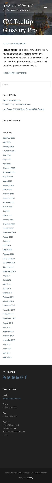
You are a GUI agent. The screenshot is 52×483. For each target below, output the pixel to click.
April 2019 (7, 289)
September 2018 (9, 319)
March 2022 (7, 190)
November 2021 (9, 202)
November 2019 (9, 263)
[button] (45, 6)
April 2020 (7, 245)
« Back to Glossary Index (14, 43)
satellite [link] (27, 53)
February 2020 (8, 254)
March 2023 (7, 181)
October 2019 (8, 267)
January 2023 (8, 185)
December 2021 (9, 198)
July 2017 (6, 344)
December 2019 (9, 258)
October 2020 (8, 228)
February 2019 (8, 297)
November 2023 (9, 172)
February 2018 (8, 331)
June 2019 (7, 280)
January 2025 (8, 147)
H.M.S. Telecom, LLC (18, 5)
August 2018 (8, 323)
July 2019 (6, 276)
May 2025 (7, 142)
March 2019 (7, 293)
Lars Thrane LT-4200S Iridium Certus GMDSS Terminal (23, 109)
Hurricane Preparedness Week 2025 (17, 105)
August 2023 (8, 177)
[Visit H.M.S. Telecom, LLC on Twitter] (8, 378)
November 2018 (9, 310)
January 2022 (8, 194)
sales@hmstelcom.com (12, 398)
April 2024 (7, 164)
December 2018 (9, 306)
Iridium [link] (6, 50)
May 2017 (7, 353)
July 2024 (6, 155)
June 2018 (7, 327)
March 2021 (7, 215)
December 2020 (9, 224)
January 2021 (8, 220)
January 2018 (8, 336)
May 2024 (7, 159)
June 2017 (7, 349)
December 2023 (9, 168)
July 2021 (6, 211)
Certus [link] (13, 50)
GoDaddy (29, 478)
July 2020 (6, 241)
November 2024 (9, 151)
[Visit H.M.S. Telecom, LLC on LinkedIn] (17, 378)
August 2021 (8, 207)
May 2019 (7, 284)
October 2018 (8, 314)
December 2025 (9, 138)
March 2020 (7, 250)
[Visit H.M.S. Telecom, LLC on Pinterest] (13, 378)
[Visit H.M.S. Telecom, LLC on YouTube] (4, 378)
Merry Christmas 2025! (12, 100)
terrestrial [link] (26, 61)
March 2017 (7, 357)
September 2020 (9, 233)
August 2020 (8, 237)
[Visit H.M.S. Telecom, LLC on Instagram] (21, 378)
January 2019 (8, 301)
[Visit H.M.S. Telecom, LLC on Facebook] (26, 378)
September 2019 (9, 271)
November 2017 (9, 340)
